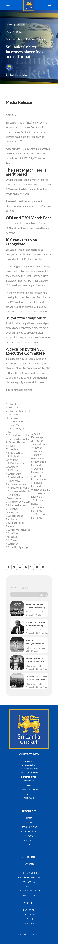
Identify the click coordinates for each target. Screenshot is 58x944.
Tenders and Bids (29, 873)
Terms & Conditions (29, 891)
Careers (29, 886)
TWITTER (29, 919)
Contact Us (29, 868)
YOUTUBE (29, 923)
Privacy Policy (29, 895)
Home (29, 818)
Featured (11, 39)
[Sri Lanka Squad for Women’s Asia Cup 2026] (17, 662)
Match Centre (29, 827)
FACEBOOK (29, 910)
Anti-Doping (29, 882)
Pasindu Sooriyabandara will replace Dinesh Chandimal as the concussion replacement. (35, 642)
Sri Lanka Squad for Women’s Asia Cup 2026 (35, 660)
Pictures (29, 840)
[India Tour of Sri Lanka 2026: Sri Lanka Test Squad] (17, 680)
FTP (29, 849)
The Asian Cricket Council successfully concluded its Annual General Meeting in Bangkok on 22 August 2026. (36, 606)
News (41, 39)
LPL (29, 845)
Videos (29, 836)
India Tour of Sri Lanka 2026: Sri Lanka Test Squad (36, 678)
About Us (29, 864)
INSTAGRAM (29, 914)
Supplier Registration (29, 877)
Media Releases (27, 39)
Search (43, 595)
